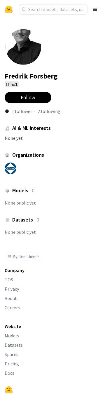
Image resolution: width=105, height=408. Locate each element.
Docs (9, 373)
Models (12, 336)
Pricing (12, 364)
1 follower (22, 111)
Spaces (11, 354)
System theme (26, 256)
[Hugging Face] (9, 390)
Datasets (14, 345)
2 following (49, 111)
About (11, 298)
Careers (12, 308)
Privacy (12, 289)
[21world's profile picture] (7, 111)
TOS (9, 280)
